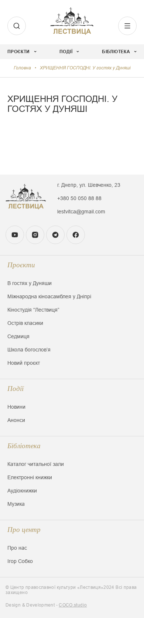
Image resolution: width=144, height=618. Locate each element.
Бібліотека (24, 446)
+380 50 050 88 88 (79, 198)
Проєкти (21, 265)
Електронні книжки (29, 477)
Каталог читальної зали (35, 464)
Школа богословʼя (29, 350)
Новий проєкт (23, 363)
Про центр (24, 529)
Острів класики (25, 323)
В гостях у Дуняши (29, 283)
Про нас (17, 548)
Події (15, 388)
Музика (16, 504)
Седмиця (18, 336)
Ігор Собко (20, 561)
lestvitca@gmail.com (81, 211)
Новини (16, 407)
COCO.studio (73, 605)
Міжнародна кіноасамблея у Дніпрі (49, 296)
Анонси (16, 420)
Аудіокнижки (22, 491)
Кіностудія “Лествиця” (33, 310)
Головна (22, 68)
